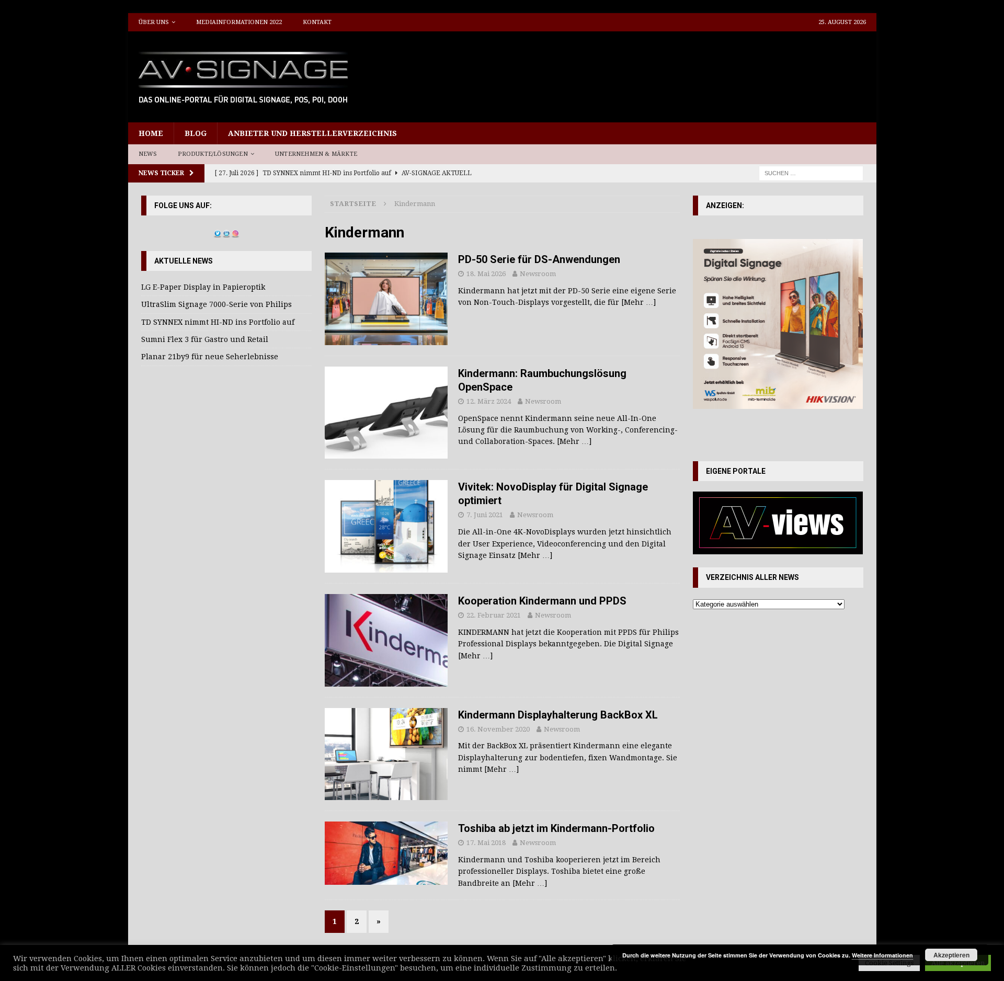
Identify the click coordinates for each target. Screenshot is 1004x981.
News (148, 154)
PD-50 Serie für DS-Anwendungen (539, 259)
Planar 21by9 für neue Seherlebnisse (209, 356)
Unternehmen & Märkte (316, 154)
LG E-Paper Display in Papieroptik (203, 287)
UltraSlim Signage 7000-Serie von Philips (216, 304)
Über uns (154, 22)
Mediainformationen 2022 (239, 22)
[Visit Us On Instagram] (235, 231)
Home (151, 133)
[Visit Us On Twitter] (217, 231)
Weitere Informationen (882, 955)
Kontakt (317, 22)
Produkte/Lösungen (212, 154)
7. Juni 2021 (484, 515)
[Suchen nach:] (811, 172)
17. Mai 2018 (486, 843)
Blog (196, 133)
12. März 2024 (488, 401)
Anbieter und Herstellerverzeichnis (312, 133)
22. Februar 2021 (493, 615)
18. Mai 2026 (486, 274)
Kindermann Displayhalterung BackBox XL (558, 715)
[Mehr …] (638, 302)
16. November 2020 (498, 729)
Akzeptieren (951, 955)
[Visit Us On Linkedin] (226, 231)
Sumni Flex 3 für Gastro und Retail (204, 339)
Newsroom (538, 274)
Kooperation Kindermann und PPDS (542, 601)
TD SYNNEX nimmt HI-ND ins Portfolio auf (217, 322)
